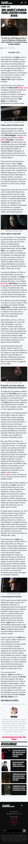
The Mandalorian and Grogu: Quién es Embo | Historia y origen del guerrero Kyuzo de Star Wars (19, 777)
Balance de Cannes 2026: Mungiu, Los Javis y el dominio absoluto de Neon (19, 764)
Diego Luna (23, 88)
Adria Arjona (5, 737)
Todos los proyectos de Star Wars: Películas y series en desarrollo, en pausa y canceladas (19, 753)
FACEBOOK (14, 820)
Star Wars (19, 737)
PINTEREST (14, 822)
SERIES (8, 7)
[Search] (24, 830)
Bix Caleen (4, 283)
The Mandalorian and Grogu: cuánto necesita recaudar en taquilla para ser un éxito (19, 788)
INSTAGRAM (14, 818)
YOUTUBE (14, 824)
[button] (21, 2)
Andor (7, 474)
